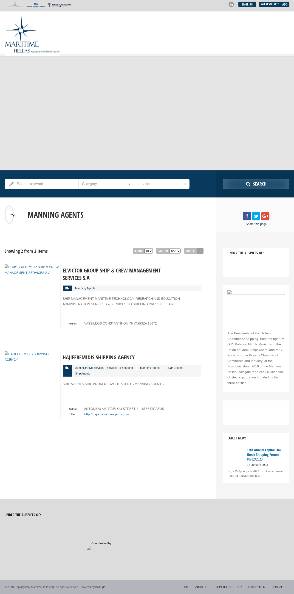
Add (285, 4)
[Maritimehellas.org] (32, 33)
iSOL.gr (100, 587)
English (247, 4)
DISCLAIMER (256, 587)
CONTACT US (280, 587)
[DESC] (200, 251)
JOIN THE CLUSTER (229, 587)
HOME (185, 587)
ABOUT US (202, 587)
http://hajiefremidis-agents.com (106, 414)
